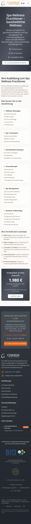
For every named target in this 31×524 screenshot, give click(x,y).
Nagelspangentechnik (8, 416)
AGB (24, 506)
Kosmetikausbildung (7, 385)
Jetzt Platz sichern (16, 296)
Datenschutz (17, 506)
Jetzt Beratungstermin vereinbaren (16, 63)
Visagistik (4, 407)
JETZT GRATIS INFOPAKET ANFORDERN (15, 343)
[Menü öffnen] (28, 3)
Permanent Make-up (7, 410)
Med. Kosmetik (5, 388)
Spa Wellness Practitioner (9, 394)
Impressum (9, 506)
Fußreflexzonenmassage (9, 413)
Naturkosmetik (6, 391)
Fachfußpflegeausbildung (9, 397)
